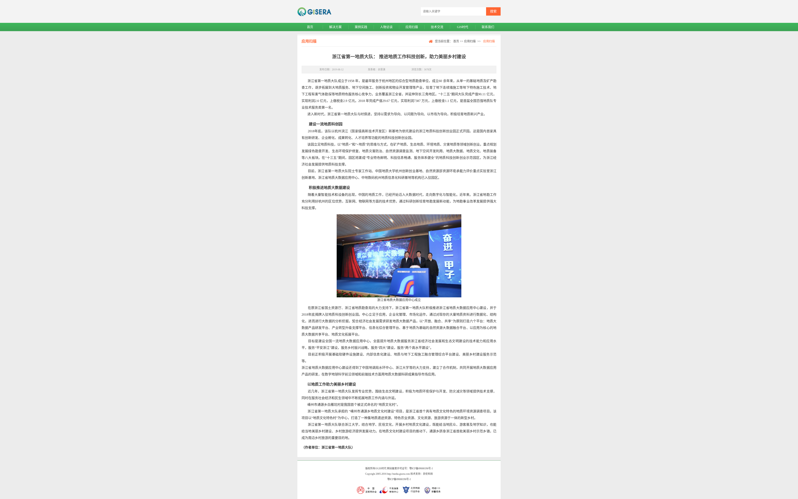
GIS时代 (462, 27)
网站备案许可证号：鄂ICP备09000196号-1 (410, 468)
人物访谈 (386, 27)
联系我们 (488, 27)
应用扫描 (411, 27)
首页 (310, 27)
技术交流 (437, 27)
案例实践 (361, 27)
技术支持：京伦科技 (421, 473)
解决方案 (335, 27)
